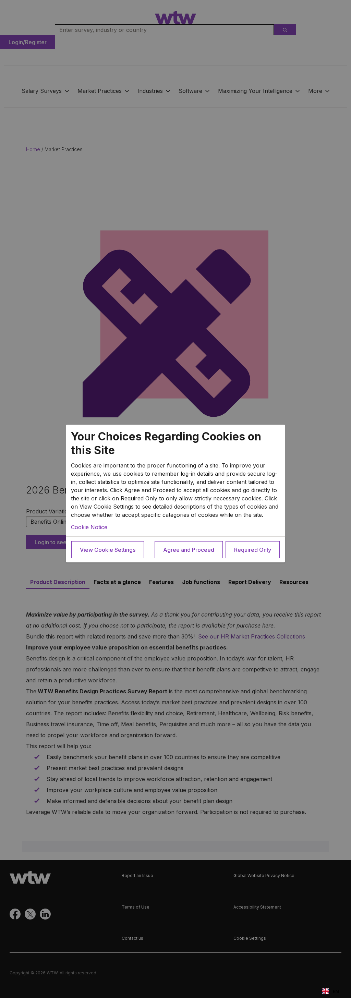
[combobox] (330, 991)
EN (335, 991)
